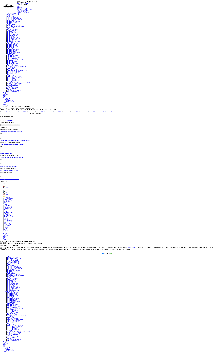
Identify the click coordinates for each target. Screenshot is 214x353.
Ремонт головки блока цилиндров (8, 166)
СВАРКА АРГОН (6, 230)
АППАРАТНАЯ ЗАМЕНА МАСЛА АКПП (15, 26)
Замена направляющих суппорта (13, 52)
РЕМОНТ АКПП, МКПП (12, 24)
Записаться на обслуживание (22, 3)
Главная (4, 104)
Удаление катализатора (11, 73)
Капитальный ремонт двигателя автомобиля (11, 131)
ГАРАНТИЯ (7, 99)
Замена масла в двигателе (6, 136)
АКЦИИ (4, 95)
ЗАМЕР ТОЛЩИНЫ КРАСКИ (13, 91)
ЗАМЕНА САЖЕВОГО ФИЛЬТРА (13, 71)
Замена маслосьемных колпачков (13, 21)
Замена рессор (10, 40)
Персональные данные (9, 101)
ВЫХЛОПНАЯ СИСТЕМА (10, 67)
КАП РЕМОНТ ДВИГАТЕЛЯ (22, 8)
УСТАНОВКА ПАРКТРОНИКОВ (13, 78)
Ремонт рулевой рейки (11, 56)
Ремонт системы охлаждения (12, 65)
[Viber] (109, 253)
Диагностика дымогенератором (13, 13)
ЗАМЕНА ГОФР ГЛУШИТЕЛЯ (13, 72)
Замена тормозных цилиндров (13, 49)
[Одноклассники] (104, 253)
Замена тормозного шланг (12, 50)
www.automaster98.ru (131, 247)
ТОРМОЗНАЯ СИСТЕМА (10, 42)
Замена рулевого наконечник (12, 61)
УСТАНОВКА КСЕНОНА (12, 79)
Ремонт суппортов (10, 48)
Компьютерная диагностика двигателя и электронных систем (15, 140)
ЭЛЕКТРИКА (7, 74)
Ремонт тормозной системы (12, 43)
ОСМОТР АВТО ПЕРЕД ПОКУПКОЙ (14, 90)
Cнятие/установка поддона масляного (14, 19)
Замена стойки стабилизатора (12, 34)
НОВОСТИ (5, 96)
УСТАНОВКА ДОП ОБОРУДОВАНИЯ (14, 77)
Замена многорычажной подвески (13, 41)
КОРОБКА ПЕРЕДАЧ (9, 23)
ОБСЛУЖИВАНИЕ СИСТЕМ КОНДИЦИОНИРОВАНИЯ (18, 82)
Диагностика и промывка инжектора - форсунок (12, 144)
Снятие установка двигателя (12, 17)
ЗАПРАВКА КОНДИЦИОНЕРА (13, 85)
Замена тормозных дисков (12, 45)
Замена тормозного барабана (12, 46)
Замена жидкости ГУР (11, 60)
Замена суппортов (10, 47)
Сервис (4, 97)
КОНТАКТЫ (5, 102)
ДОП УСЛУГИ (8, 89)
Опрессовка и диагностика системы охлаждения (16, 66)
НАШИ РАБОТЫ (6, 94)
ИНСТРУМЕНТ (6, 92)
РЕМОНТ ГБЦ (10, 15)
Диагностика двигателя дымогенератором (10, 161)
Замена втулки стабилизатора (12, 39)
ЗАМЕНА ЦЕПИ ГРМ (11, 20)
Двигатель (7, 120)
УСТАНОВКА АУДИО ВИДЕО (13, 80)
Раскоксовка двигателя (6, 148)
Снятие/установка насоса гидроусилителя (15, 59)
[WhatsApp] (111, 253)
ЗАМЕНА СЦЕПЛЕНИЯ (12, 27)
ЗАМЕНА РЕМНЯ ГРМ (11, 16)
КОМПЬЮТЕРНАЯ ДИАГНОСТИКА (24, 9)
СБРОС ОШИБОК (10, 75)
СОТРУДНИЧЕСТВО (9, 100)
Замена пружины (10, 36)
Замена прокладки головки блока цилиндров (11, 157)
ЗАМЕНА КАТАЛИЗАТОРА (12, 69)
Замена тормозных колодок (12, 44)
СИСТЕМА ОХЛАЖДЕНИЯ (10, 64)
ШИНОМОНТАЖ (8, 86)
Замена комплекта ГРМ (6, 153)
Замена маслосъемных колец (12, 22)
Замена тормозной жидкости (12, 53)
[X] (107, 253)
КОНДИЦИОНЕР (8, 81)
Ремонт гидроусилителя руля (12, 58)
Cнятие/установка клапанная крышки (14, 18)
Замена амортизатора (11, 31)
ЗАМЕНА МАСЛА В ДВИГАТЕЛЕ (23, 10)
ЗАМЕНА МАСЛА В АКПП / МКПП (14, 25)
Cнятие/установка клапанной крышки (9, 179)
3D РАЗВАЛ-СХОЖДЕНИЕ (12, 29)
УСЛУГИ (18, 6)
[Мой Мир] (106, 253)
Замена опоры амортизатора (12, 37)
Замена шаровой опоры (11, 32)
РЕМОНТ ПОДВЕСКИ (11, 30)
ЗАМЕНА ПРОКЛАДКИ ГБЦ (13, 14)
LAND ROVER (6, 105)
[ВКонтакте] (103, 253)
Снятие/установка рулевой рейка (13, 57)
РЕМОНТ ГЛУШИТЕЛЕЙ (12, 68)
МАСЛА (4, 93)
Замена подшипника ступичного (13, 38)
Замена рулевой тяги (11, 62)
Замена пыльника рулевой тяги (13, 63)
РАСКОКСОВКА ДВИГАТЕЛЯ (23, 12)
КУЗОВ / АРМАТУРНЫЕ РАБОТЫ (12, 87)
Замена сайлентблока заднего (12, 35)
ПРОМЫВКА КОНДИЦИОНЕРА (13, 84)
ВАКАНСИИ (7, 98)
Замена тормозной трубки (12, 51)
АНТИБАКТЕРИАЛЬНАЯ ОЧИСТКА (14, 83)
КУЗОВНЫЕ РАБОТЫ (11, 88)
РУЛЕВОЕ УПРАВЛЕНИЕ (10, 54)
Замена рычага (10, 33)
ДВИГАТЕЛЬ (19, 7)
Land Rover (11, 120)
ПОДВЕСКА (7, 28)
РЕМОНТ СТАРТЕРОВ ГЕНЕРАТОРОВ (15, 76)
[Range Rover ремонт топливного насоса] (4, 111)
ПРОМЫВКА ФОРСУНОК (22, 11)
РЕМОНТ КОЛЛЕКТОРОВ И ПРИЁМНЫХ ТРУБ (17, 70)
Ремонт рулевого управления (12, 55)
